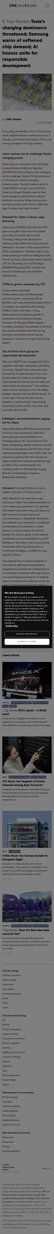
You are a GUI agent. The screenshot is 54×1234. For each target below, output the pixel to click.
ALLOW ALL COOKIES (27, 642)
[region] (27, 617)
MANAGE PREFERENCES (27, 634)
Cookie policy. (11, 626)
